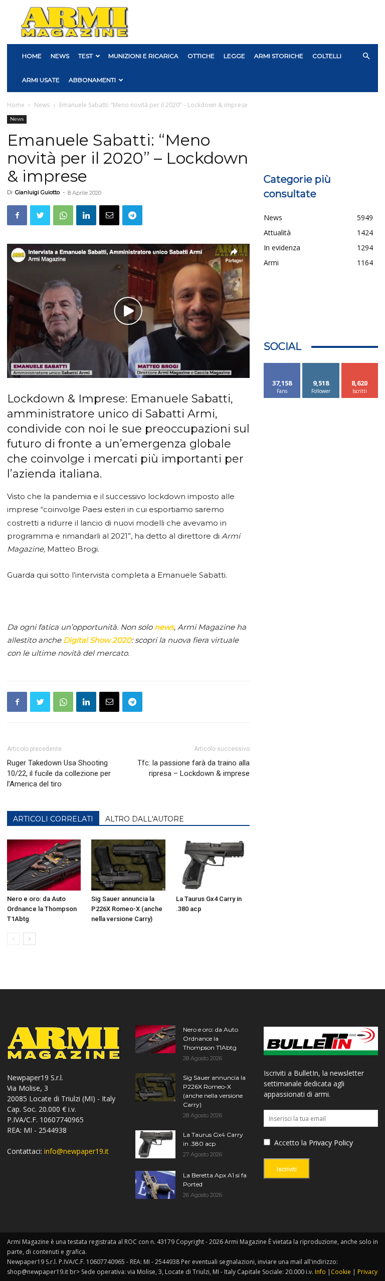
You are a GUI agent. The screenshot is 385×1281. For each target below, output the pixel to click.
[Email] (109, 215)
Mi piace (282, 366)
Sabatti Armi (180, 413)
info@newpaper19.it (76, 1151)
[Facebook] (17, 215)
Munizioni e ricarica (143, 56)
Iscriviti (359, 366)
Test (85, 56)
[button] (366, 56)
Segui (321, 366)
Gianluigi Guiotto (37, 192)
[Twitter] (40, 215)
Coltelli (326, 56)
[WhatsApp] (63, 215)
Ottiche (201, 56)
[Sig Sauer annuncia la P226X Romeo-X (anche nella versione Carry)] (128, 864)
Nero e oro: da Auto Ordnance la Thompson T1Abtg (42, 909)
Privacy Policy (331, 1142)
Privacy (367, 1271)
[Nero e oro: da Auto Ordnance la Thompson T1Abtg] (44, 864)
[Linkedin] (86, 215)
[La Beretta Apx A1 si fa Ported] (155, 1185)
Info (320, 1271)
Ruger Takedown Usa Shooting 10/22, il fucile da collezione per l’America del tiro (59, 773)
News (60, 56)
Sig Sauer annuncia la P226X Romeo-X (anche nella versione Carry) (126, 909)
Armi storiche (278, 56)
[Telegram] (132, 215)
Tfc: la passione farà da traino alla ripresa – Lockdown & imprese (193, 768)
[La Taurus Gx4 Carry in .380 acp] (213, 864)
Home (16, 105)
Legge (234, 56)
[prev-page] (13, 939)
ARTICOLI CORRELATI (53, 818)
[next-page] (29, 939)
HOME (32, 56)
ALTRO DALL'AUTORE (144, 818)
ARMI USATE (41, 80)
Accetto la (289, 1142)
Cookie (341, 1271)
